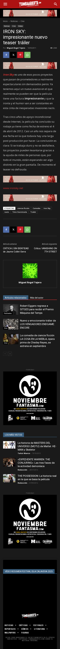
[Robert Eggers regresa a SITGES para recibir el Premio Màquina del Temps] (10, 309)
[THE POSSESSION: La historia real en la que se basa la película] (9, 478)
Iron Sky (47, 208)
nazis (6, 212)
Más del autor (36, 298)
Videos (20, 26)
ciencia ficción (23, 208)
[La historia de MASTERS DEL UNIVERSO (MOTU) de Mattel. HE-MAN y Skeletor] (9, 445)
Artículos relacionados (15, 298)
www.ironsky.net (13, 188)
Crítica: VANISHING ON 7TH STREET (45, 250)
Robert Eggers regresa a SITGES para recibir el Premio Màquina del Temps (37, 309)
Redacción (22, 470)
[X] (13, 55)
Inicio (5, 21)
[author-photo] (30, 278)
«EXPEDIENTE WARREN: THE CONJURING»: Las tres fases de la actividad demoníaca (36, 463)
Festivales (8, 313)
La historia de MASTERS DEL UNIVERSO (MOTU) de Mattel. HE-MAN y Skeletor (37, 446)
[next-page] (10, 354)
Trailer (33, 212)
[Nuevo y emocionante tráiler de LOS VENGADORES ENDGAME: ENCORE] (10, 324)
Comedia (36, 208)
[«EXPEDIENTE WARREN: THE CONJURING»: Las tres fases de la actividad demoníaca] (9, 462)
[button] (5, 4)
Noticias (14, 21)
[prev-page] (5, 354)
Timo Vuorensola (19, 212)
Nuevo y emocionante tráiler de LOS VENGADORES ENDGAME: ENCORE (38, 324)
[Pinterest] (20, 55)
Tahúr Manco (24, 453)
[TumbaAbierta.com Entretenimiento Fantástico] (30, 616)
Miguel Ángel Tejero (16, 48)
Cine (22, 21)
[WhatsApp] (27, 55)
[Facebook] (6, 55)
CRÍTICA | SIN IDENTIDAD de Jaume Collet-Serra (16, 250)
